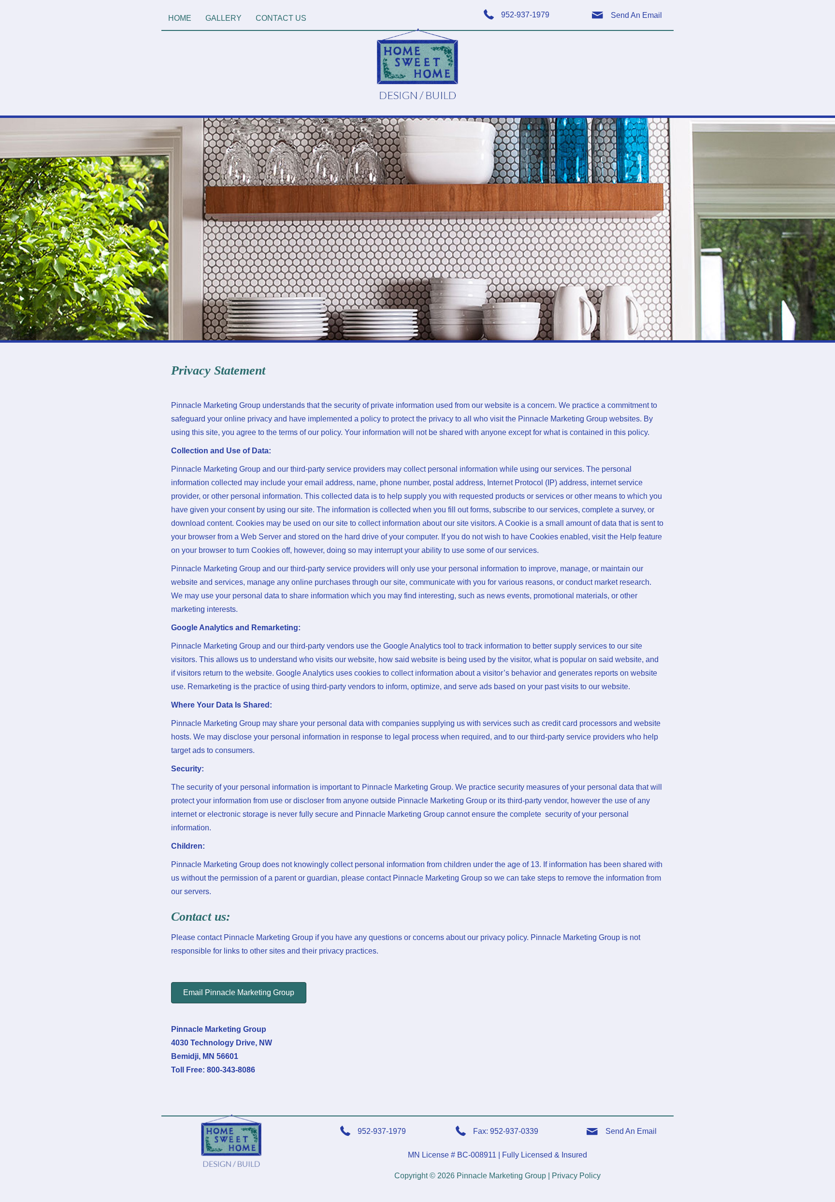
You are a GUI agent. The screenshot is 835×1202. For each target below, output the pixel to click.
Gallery (223, 18)
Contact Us (281, 18)
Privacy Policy (576, 1176)
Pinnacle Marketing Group (501, 1176)
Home (179, 18)
